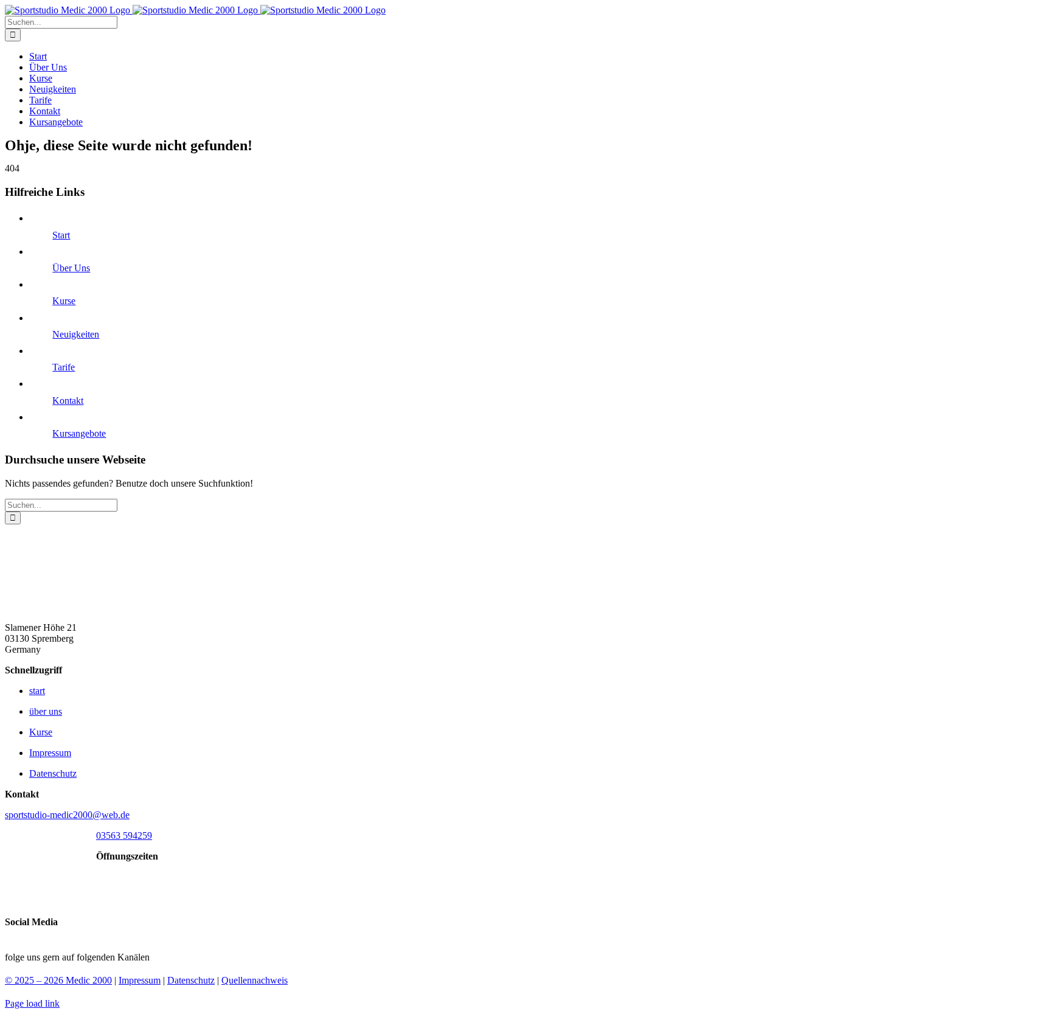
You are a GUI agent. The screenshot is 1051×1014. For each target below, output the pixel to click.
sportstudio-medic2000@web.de (67, 815)
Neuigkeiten (75, 334)
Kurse (63, 301)
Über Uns (71, 268)
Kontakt (67, 400)
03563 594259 (124, 835)
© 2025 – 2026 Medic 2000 (58, 980)
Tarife (63, 367)
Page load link (32, 1003)
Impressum (50, 753)
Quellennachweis (254, 980)
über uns (45, 711)
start (37, 691)
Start (61, 235)
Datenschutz (53, 773)
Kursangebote (79, 433)
